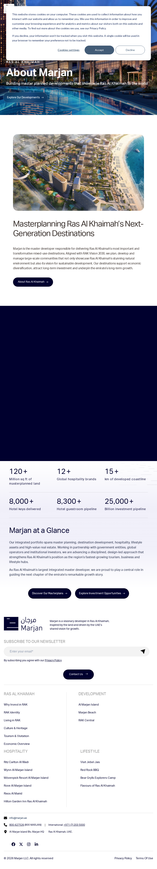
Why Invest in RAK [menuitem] (16, 704)
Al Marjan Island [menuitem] (88, 704)
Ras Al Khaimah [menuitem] (19, 694)
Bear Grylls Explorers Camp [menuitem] (98, 778)
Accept (99, 50)
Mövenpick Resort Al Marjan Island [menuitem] (26, 778)
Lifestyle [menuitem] (90, 752)
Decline (130, 50)
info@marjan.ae (18, 818)
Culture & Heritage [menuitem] (16, 728)
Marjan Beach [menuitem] (87, 712)
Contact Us (76, 674)
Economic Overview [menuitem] (17, 744)
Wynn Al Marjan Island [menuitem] (18, 770)
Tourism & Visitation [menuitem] (16, 736)
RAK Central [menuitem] (86, 720)
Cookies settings (68, 50)
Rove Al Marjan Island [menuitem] (17, 785)
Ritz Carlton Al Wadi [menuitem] (16, 762)
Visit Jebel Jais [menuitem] (90, 762)
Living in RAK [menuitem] (12, 720)
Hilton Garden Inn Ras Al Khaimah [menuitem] (25, 801)
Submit (142, 651)
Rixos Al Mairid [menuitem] (13, 793)
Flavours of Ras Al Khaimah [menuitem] (97, 785)
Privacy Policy (53, 660)
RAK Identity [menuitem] (12, 712)
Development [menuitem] (92, 694)
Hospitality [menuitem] (16, 752)
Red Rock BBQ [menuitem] (89, 770)
